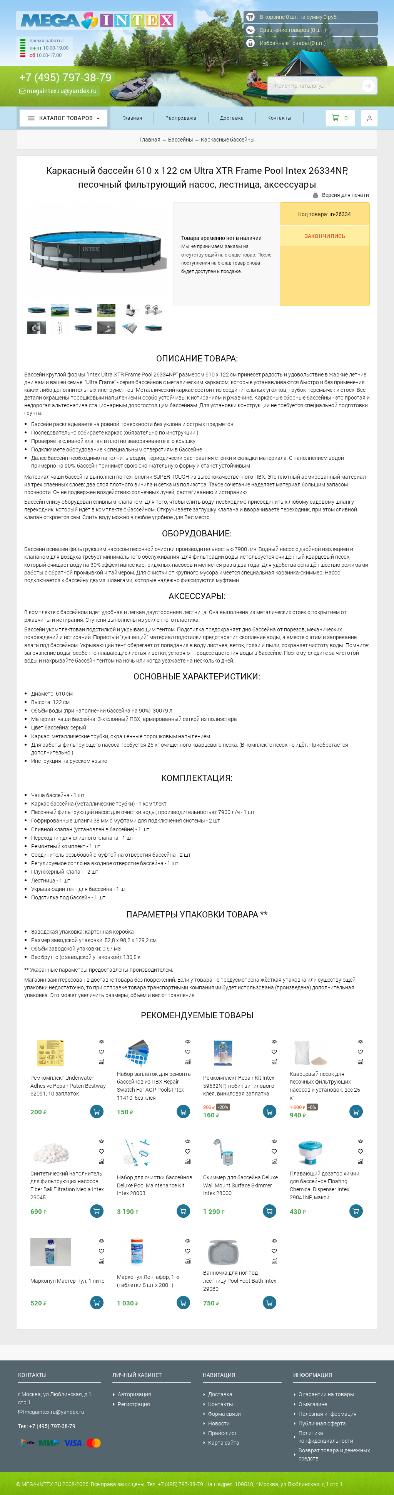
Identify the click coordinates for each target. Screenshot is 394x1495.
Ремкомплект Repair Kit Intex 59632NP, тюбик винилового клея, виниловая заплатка (238, 1085)
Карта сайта (223, 1442)
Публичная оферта (322, 1423)
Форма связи (224, 1413)
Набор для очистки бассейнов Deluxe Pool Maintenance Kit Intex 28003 (154, 1185)
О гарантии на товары (326, 1394)
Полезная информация (328, 1413)
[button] (102, 1052)
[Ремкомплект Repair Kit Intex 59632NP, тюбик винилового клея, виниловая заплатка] (231, 1053)
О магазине (313, 1404)
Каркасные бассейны (228, 139)
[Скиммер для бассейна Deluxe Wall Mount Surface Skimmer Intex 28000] (231, 1153)
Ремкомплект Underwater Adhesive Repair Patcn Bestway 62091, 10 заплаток (68, 1085)
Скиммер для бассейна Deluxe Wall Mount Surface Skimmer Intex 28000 (240, 1185)
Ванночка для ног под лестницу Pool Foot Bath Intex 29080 (239, 1280)
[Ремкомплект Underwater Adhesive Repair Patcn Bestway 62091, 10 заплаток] (58, 1053)
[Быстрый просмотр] (102, 1042)
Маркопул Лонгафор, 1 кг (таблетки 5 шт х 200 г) (148, 1281)
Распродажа (181, 117)
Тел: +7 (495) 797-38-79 (46, 1426)
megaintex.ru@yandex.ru (61, 91)
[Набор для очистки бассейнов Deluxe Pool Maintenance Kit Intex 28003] (145, 1153)
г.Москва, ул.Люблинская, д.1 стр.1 (55, 1397)
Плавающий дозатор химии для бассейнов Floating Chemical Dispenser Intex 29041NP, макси (324, 1184)
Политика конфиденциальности (326, 1436)
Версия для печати (345, 194)
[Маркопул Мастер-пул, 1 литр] (58, 1252)
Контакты (279, 117)
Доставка (232, 117)
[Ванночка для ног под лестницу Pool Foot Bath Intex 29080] (231, 1252)
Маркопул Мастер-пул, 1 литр (67, 1280)
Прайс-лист (222, 1433)
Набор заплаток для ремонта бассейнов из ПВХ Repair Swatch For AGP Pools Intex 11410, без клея (154, 1085)
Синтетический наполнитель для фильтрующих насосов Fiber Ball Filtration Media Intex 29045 (67, 1184)
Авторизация (134, 1394)
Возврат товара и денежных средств (334, 1454)
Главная (132, 117)
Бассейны (180, 139)
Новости (219, 1423)
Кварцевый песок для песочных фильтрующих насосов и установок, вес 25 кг (325, 1085)
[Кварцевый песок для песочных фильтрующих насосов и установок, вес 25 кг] (318, 1053)
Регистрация (134, 1404)
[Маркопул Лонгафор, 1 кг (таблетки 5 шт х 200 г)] (145, 1252)
